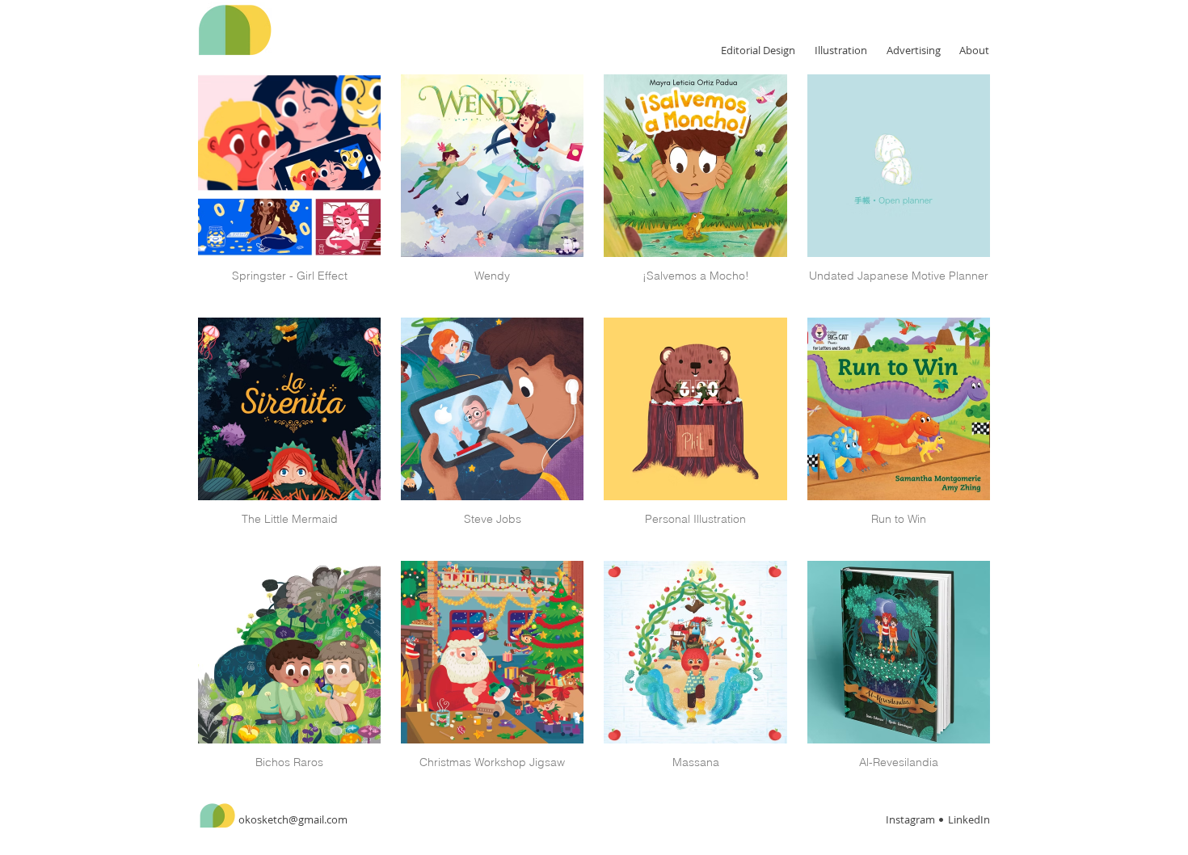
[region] (317, 30)
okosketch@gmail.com (293, 819)
